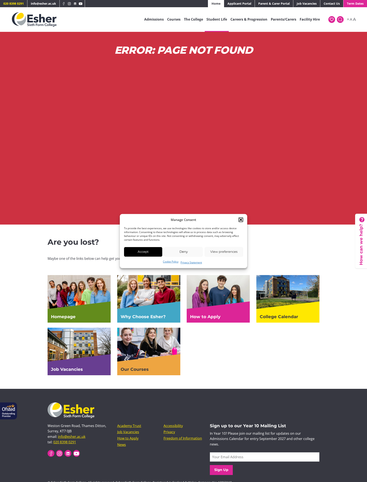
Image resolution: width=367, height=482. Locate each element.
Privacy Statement (191, 262)
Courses (174, 19)
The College (193, 19)
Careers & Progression (248, 19)
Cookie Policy (170, 261)
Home (216, 3)
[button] (241, 220)
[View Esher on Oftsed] (8, 405)
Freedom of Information (183, 438)
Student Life (216, 19)
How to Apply (127, 438)
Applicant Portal (239, 3)
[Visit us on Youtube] (80, 3)
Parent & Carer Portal (274, 3)
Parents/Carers (283, 19)
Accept (143, 252)
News (121, 444)
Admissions (154, 19)
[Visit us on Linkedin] (75, 3)
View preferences (223, 252)
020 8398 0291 (13, 3)
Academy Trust (129, 425)
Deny (183, 252)
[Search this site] (340, 19)
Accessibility (173, 425)
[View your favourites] (331, 19)
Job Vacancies (307, 3)
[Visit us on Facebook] (64, 3)
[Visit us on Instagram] (69, 3)
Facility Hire (310, 19)
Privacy (169, 432)
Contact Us (332, 3)
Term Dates (355, 3)
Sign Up (221, 470)
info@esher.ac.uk (43, 3)
